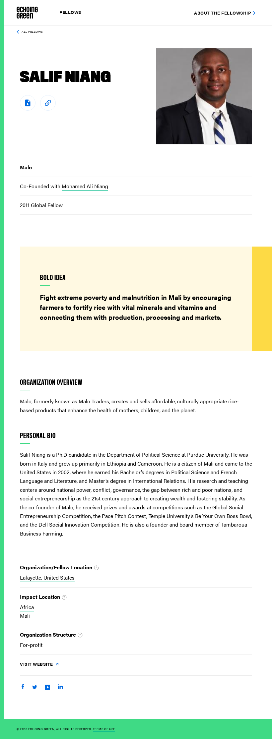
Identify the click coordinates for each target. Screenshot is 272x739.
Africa (27, 607)
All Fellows (32, 31)
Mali (25, 615)
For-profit (31, 645)
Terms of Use (104, 729)
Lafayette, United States (47, 577)
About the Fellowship (222, 13)
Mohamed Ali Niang (85, 186)
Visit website (37, 664)
